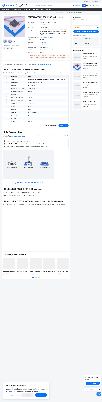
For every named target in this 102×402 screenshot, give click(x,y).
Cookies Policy (11, 391)
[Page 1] (33, 277)
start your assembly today (18, 136)
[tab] (7, 64)
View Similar (63, 125)
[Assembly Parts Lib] (8, 6)
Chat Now (93, 383)
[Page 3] (39, 277)
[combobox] (52, 5)
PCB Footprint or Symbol (46, 37)
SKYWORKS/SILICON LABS (47, 20)
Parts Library (11, 13)
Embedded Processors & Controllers (36, 13)
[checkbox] (6, 79)
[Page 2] (36, 277)
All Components (20, 13)
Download (44, 42)
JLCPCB (4, 13)
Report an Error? (64, 73)
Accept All (41, 395)
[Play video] (29, 165)
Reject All (27, 395)
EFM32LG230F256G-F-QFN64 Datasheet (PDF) (21, 195)
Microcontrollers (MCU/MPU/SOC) (56, 13)
